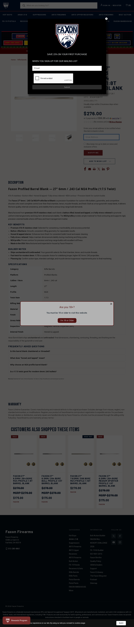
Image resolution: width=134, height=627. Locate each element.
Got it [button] (121, 623)
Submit (67, 87)
